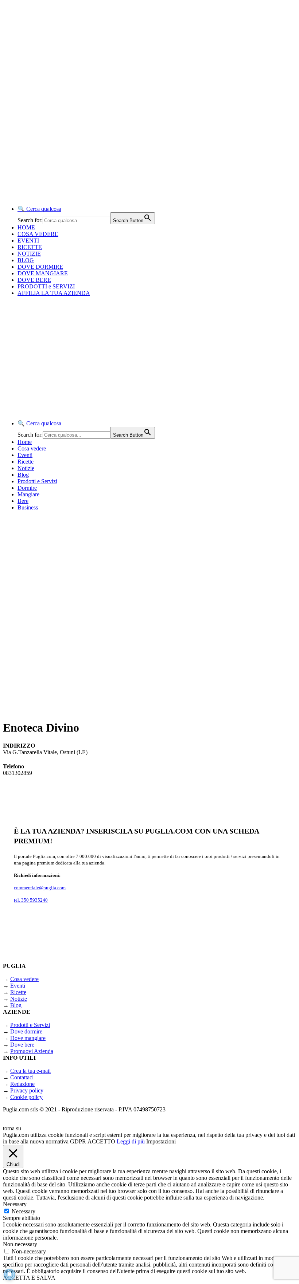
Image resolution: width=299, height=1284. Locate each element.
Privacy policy (26, 1090)
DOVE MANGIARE (43, 273)
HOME (26, 227)
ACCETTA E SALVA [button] (29, 1278)
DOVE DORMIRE (40, 267)
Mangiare (28, 494)
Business (28, 507)
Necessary (23, 1211)
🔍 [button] (39, 209)
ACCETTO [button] (101, 1141)
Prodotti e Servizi (37, 481)
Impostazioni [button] (161, 1141)
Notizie (26, 468)
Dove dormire (26, 1031)
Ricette (26, 461)
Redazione (22, 1084)
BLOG (26, 260)
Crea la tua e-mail (30, 1071)
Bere (23, 501)
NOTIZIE (29, 254)
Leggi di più (131, 1141)
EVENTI (28, 240)
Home (25, 442)
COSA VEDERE (38, 234)
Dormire (27, 488)
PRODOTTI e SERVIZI (46, 286)
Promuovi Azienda (31, 1051)
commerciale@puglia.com (40, 887)
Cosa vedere (32, 448)
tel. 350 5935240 (31, 900)
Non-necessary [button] (20, 1244)
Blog (23, 475)
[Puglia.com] (133, 410)
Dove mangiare (28, 1038)
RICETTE (30, 247)
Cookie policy (26, 1097)
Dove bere (22, 1044)
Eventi (25, 455)
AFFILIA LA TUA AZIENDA (54, 293)
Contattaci (22, 1077)
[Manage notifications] (9, 1274)
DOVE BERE (34, 280)
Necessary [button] (15, 1204)
